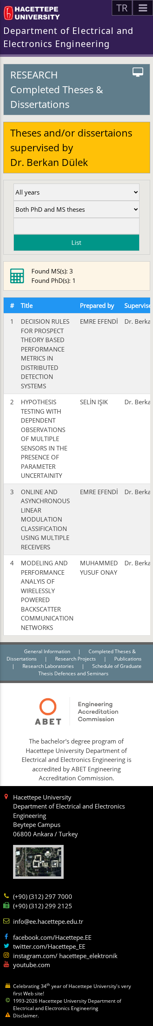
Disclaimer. (26, 1015)
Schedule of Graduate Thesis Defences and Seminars (90, 670)
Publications (128, 658)
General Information (47, 651)
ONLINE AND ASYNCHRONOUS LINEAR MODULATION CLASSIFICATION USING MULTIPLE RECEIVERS (45, 519)
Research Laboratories (48, 666)
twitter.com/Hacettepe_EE (49, 946)
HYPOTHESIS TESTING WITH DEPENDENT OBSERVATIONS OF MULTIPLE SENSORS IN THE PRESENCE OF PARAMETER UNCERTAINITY (44, 438)
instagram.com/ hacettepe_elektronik (65, 956)
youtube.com (31, 965)
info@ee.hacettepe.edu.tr (48, 921)
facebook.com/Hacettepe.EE (52, 937)
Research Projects (76, 658)
